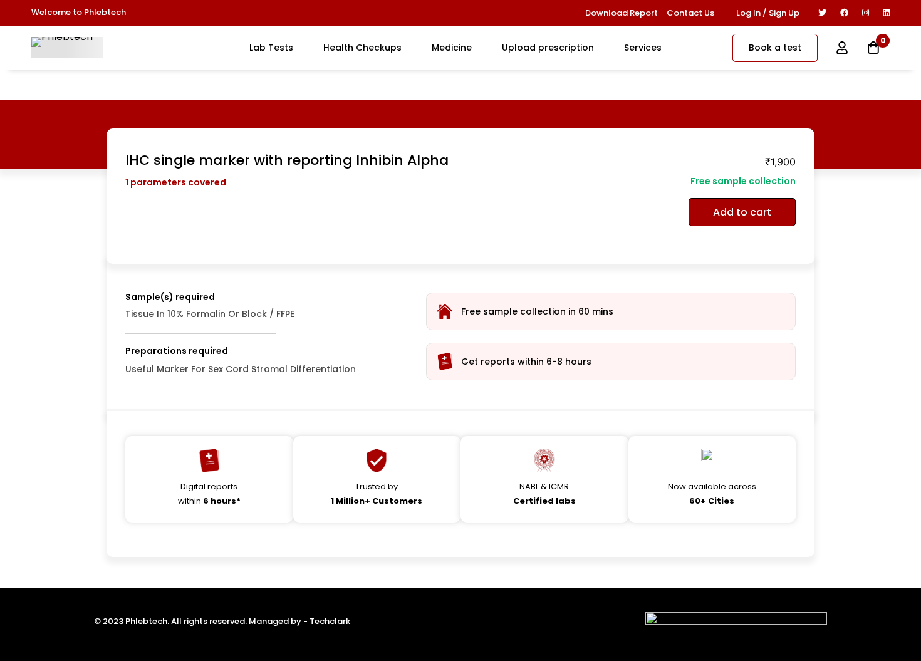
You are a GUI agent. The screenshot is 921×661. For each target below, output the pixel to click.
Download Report (621, 13)
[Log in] (842, 48)
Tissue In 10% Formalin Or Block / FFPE (209, 314)
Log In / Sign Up (767, 13)
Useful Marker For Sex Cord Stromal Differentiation (240, 369)
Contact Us (690, 13)
